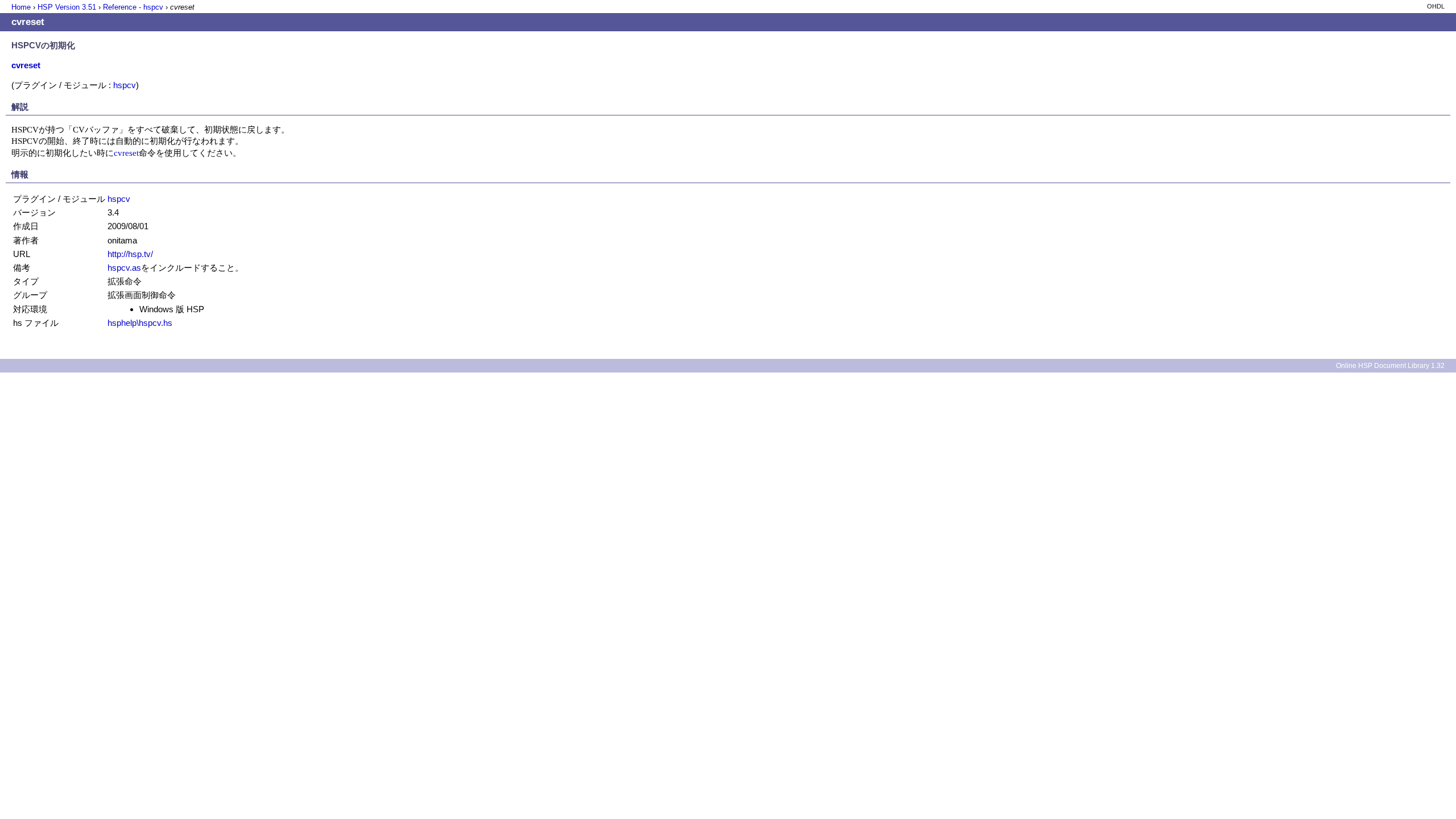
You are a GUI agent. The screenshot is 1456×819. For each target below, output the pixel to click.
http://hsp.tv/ (130, 254)
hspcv (124, 85)
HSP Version (67, 7)
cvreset (126, 153)
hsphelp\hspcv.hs (139, 323)
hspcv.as (124, 267)
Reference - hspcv (133, 7)
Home (21, 7)
